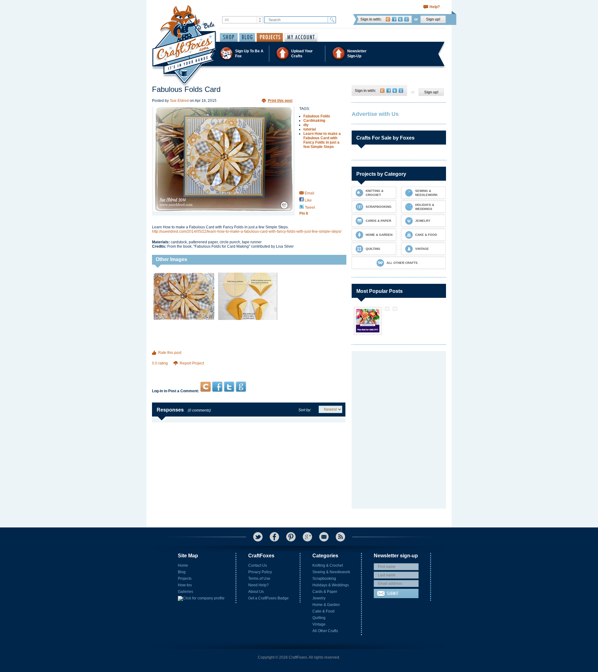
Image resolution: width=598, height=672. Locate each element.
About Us (256, 591)
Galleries (185, 591)
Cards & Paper (324, 591)
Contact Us (257, 565)
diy (306, 125)
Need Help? (258, 585)
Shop (229, 37)
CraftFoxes (388, 19)
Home (183, 565)
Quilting (318, 618)
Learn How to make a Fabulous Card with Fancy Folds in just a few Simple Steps (322, 140)
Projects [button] (270, 37)
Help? (435, 7)
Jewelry (318, 598)
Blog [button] (247, 37)
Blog (182, 572)
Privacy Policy (260, 572)
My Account (300, 37)
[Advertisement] (248, 369)
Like (308, 200)
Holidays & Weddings (330, 585)
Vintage (318, 624)
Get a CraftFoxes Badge (268, 598)
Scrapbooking (324, 578)
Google (406, 19)
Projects (185, 578)
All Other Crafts (325, 631)
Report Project (192, 363)
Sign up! (433, 19)
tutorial (309, 129)
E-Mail (324, 536)
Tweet (309, 207)
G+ (307, 536)
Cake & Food (323, 611)
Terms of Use (259, 578)
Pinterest (291, 536)
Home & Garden (326, 605)
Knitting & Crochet (327, 565)
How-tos (185, 585)
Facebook (394, 19)
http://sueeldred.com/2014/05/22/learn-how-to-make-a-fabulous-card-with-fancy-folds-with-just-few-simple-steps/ (246, 231)
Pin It (303, 213)
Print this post (280, 100)
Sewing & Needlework (331, 572)
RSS (340, 536)
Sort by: (304, 410)
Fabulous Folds (316, 116)
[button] (298, 53)
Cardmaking (314, 120)
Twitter (400, 19)
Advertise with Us (375, 114)
